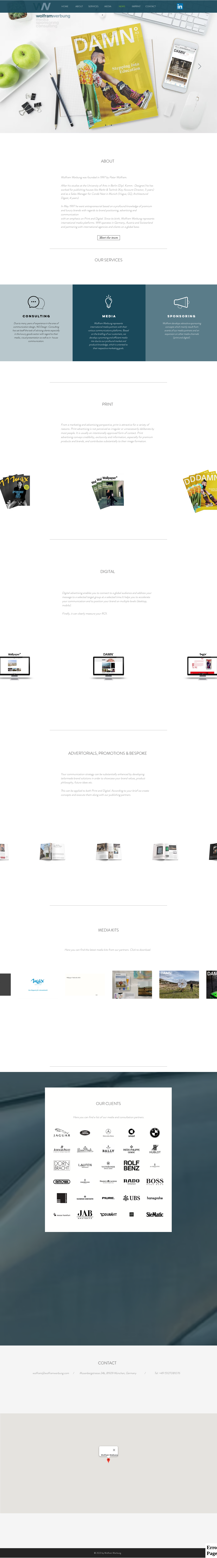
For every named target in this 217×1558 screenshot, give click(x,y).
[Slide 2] (108, 125)
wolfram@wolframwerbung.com (51, 1373)
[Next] (199, 67)
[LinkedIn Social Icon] (180, 6)
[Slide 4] (111, 125)
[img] (61, 1133)
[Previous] (17, 67)
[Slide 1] (105, 125)
